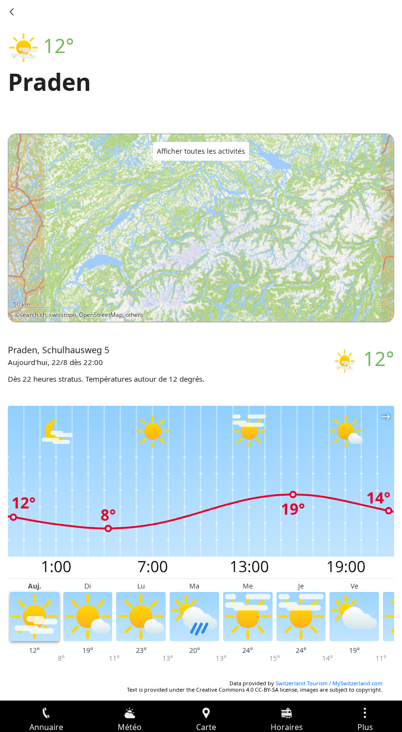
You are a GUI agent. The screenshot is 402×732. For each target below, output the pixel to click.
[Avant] (12, 12)
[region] (201, 228)
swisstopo (62, 314)
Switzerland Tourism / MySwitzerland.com (329, 683)
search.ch (33, 314)
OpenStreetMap (101, 314)
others (134, 314)
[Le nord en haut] (348, 308)
